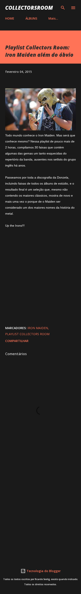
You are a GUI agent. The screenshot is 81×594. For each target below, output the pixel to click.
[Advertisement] (40, 509)
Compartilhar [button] (17, 341)
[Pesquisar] (62, 7)
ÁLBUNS (31, 18)
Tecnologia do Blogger (43, 571)
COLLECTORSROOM (29, 7)
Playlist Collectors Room (27, 334)
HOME (9, 18)
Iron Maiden (37, 328)
